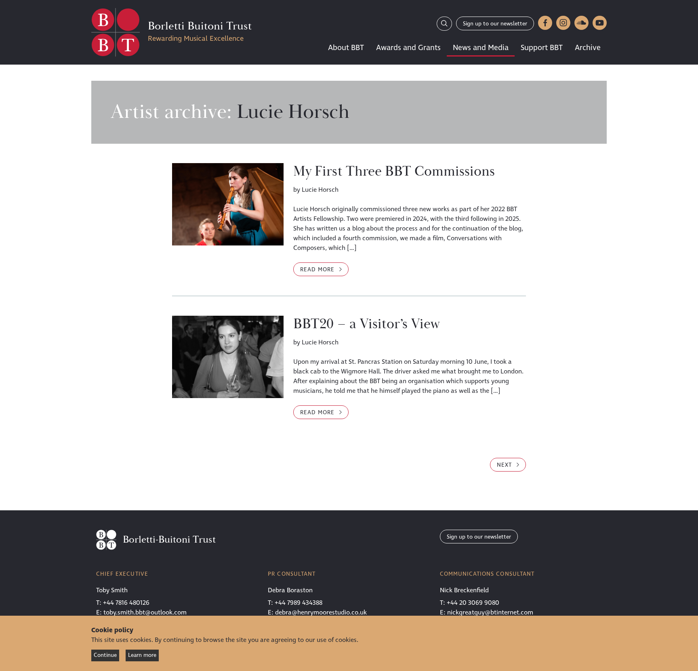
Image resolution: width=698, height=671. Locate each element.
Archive (588, 47)
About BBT (346, 47)
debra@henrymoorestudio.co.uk (321, 612)
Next (505, 465)
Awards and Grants (408, 47)
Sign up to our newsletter (495, 23)
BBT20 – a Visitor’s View (366, 324)
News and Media (481, 47)
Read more (324, 269)
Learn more (142, 655)
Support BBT (542, 47)
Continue (105, 655)
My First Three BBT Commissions (394, 171)
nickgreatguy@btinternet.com (490, 612)
